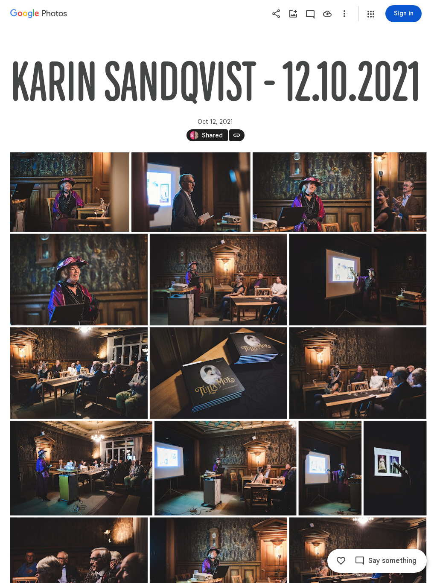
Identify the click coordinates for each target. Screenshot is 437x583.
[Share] (276, 13)
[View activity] (310, 13)
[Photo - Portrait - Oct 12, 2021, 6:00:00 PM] (400, 192)
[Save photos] (327, 13)
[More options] (344, 13)
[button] (370, 14)
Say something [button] (392, 561)
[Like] (341, 560)
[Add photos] (293, 13)
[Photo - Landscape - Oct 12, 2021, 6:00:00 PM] (69, 192)
